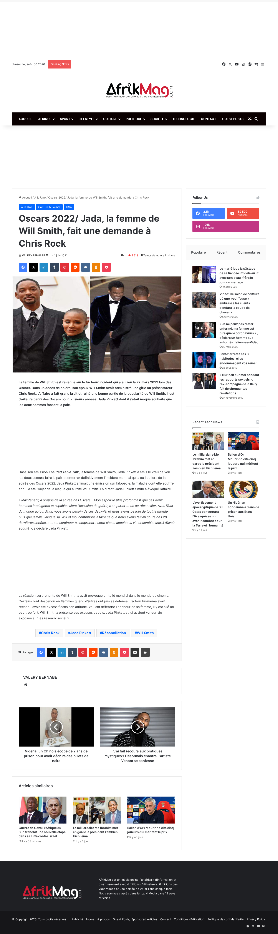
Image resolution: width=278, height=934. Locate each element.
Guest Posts (232, 119)
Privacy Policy (256, 919)
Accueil (25, 119)
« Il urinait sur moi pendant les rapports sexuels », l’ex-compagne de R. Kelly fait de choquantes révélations (239, 384)
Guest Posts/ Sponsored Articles (135, 919)
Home (90, 919)
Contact (208, 119)
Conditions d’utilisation (189, 919)
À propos (103, 919)
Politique (134, 119)
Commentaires (249, 252)
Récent (222, 252)
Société (157, 119)
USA (69, 207)
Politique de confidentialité (225, 919)
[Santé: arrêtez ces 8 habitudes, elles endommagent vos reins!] (204, 360)
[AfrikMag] (139, 91)
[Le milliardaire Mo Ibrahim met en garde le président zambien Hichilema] (97, 810)
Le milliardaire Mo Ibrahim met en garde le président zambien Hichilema (95, 832)
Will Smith (145, 633)
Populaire (198, 252)
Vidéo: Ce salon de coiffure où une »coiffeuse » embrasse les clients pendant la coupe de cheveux (239, 303)
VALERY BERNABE (33, 255)
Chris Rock (50, 633)
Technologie (183, 119)
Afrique (44, 119)
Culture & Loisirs (49, 207)
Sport (65, 119)
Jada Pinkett (80, 633)
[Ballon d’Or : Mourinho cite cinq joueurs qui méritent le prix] (151, 810)
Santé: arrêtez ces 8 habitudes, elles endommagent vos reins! (238, 358)
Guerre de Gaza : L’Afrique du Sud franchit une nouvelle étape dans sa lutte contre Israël (42, 832)
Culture (110, 119)
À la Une (40, 197)
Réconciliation (114, 633)
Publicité (77, 919)
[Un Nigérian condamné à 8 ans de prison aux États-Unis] (243, 489)
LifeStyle (87, 119)
